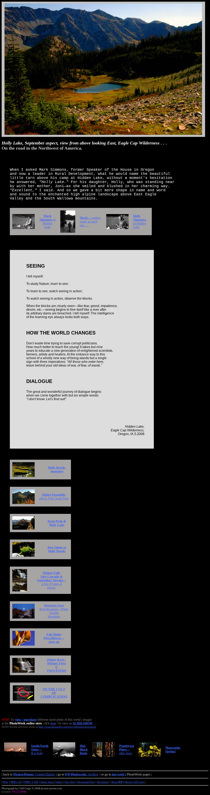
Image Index (47, 782)
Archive (81, 774)
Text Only (69, 782)
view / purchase (26, 719)
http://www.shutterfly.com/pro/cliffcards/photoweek (67, 726)
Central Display (34, 774)
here (53, 723)
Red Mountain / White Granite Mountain (53, 611)
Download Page (86, 782)
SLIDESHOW (83, 723)
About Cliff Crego (134, 782)
